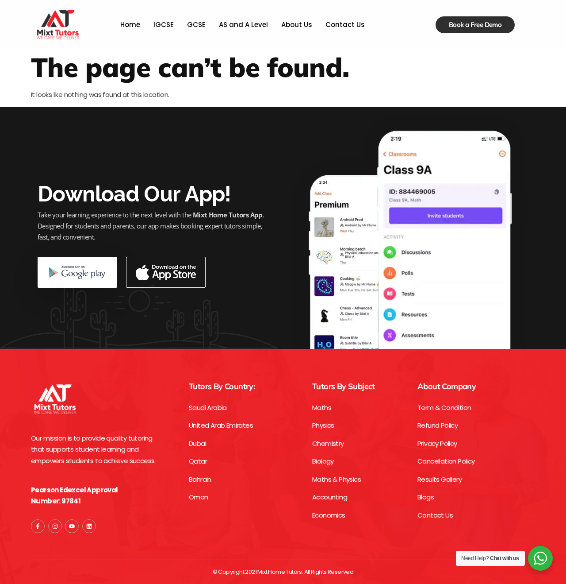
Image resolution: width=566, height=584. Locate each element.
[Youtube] (72, 526)
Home (130, 24)
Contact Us (345, 24)
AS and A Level (243, 24)
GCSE (196, 24)
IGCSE (163, 24)
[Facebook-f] (38, 526)
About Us (296, 24)
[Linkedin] (89, 526)
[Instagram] (55, 526)
